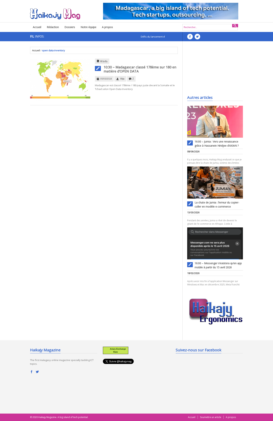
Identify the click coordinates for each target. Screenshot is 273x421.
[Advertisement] (215, 70)
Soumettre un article (210, 417)
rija (122, 78)
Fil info (104, 61)
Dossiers (69, 27)
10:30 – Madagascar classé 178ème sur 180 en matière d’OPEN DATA (140, 69)
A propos (107, 27)
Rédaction (53, 27)
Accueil (37, 27)
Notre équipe (88, 27)
